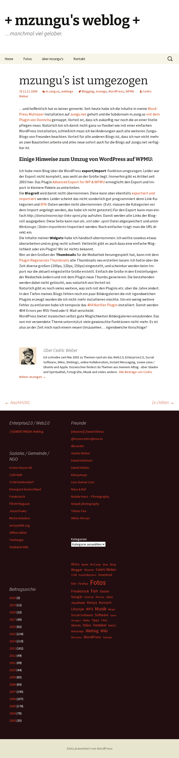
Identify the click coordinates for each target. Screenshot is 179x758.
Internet (89, 597)
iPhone (100, 597)
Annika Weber (80, 453)
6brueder (77, 446)
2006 (12, 699)
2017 (12, 619)
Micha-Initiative (19, 518)
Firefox (83, 583)
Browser (89, 569)
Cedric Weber (106, 569)
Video (87, 625)
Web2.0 (112, 625)
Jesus (109, 597)
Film (73, 584)
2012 (12, 655)
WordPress (116, 91)
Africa (75, 564)
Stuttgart (76, 620)
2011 (12, 663)
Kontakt (79, 59)
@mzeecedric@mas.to (87, 439)
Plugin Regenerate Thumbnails (44, 260)
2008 (12, 684)
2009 (12, 677)
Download (105, 575)
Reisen (111, 609)
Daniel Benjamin (87, 575)
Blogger (77, 570)
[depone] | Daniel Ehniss (87, 431)
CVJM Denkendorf (21, 482)
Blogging (88, 91)
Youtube (107, 637)
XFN (43, 204)
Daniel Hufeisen (82, 460)
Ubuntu (76, 625)
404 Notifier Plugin (102, 305)
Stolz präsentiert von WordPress (90, 748)
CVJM (74, 575)
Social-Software (82, 615)
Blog (113, 564)
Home (9, 59)
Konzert (105, 602)
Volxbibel (99, 625)
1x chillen (163, 402)
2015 (12, 634)
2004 (12, 713)
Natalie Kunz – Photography (90, 496)
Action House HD (20, 468)
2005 (12, 706)
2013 (12, 648)
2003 (12, 720)
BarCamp (95, 564)
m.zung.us (53, 91)
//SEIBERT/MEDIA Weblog (26, 431)
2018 (12, 612)
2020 (12, 598)
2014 (12, 641)
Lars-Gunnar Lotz (82, 482)
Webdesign (77, 631)
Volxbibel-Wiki (18, 547)
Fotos (27, 59)
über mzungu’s (52, 59)
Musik (100, 609)
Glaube (104, 591)
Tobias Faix (78, 511)
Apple (84, 564)
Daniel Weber (80, 468)
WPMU (130, 91)
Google (76, 597)
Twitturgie (16, 540)
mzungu (101, 91)
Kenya (92, 602)
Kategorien (79, 539)
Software (101, 615)
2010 (12, 670)
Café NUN (15, 475)
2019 (12, 605)
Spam (113, 615)
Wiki (104, 630)
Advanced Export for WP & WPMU (78, 182)
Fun (94, 591)
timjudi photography (85, 504)
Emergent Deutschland (25, 489)
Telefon (86, 620)
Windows (76, 637)
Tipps (95, 620)
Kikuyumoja (79, 475)
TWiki (104, 620)
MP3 (89, 609)
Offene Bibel (18, 532)
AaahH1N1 (17, 402)
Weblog (92, 630)
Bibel (105, 564)
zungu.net (78, 114)
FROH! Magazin (19, 504)
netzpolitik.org (19, 525)
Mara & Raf (78, 489)
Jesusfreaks (18, 511)
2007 (12, 692)
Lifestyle (77, 609)
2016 (12, 627)
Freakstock (17, 496)
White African (80, 518)
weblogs (67, 91)
